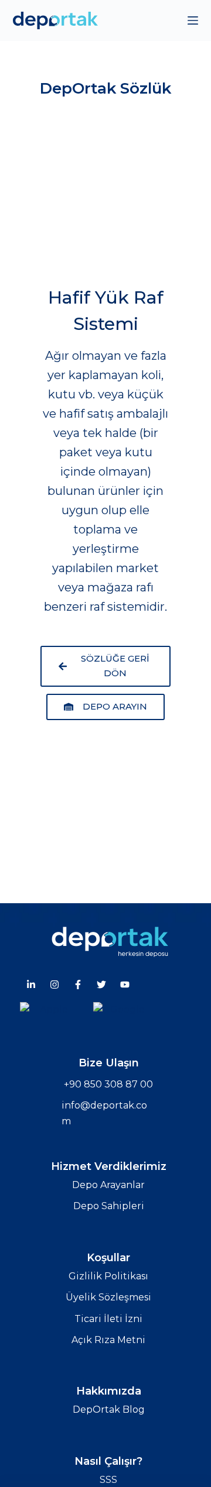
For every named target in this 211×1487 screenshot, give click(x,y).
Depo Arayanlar (108, 1184)
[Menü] (193, 20)
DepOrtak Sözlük (105, 88)
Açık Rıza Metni (108, 1339)
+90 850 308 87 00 (108, 1084)
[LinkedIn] (31, 984)
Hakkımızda (108, 1391)
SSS (108, 1479)
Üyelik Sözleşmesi (108, 1297)
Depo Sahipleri (108, 1205)
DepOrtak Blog (109, 1409)
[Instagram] (54, 984)
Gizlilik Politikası (108, 1276)
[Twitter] (101, 984)
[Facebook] (78, 984)
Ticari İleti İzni (108, 1318)
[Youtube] (125, 984)
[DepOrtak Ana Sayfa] (109, 941)
